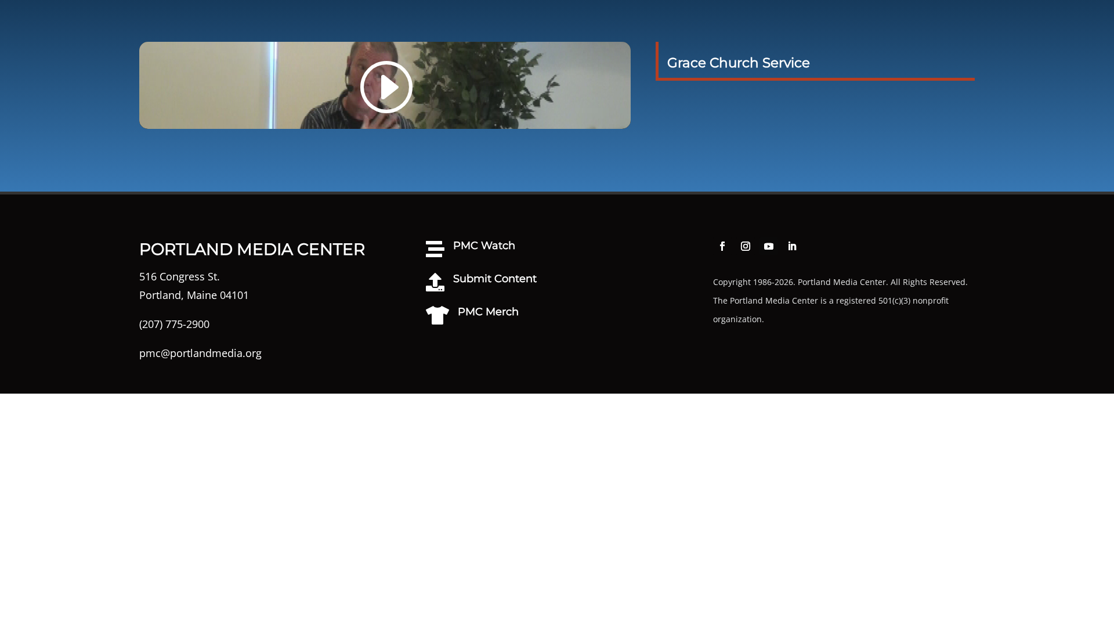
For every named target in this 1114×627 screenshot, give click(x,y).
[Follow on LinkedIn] (792, 246)
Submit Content (495, 278)
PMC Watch (484, 245)
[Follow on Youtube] (768, 246)
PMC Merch (488, 311)
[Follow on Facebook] (722, 246)
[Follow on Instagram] (745, 246)
